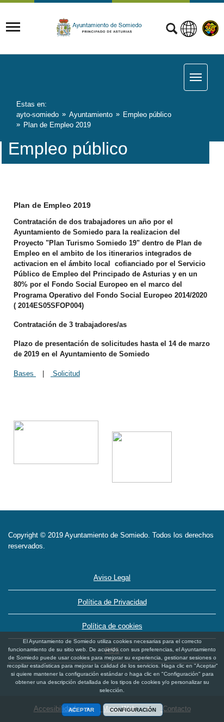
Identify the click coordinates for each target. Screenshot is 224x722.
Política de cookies (112, 626)
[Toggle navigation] (13, 27)
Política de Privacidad (112, 602)
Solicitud (65, 373)
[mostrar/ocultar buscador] (171, 30)
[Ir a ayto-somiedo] (99, 28)
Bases (25, 373)
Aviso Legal (112, 577)
